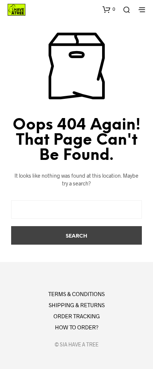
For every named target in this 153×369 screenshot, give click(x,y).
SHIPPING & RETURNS (77, 305)
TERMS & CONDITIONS (76, 294)
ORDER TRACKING (76, 316)
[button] (108, 9)
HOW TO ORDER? (76, 327)
